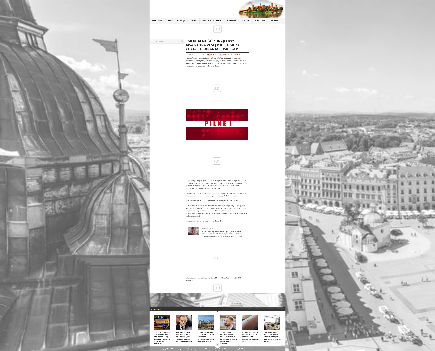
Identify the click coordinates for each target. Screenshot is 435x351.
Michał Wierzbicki (212, 54)
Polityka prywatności (195, 349)
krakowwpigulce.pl (178, 349)
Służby (193, 21)
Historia (245, 21)
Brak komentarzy (235, 54)
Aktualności (157, 21)
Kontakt (274, 21)
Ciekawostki (260, 21)
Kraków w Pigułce (183, 9)
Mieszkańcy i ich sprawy (211, 21)
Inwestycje (231, 21)
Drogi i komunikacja (176, 21)
